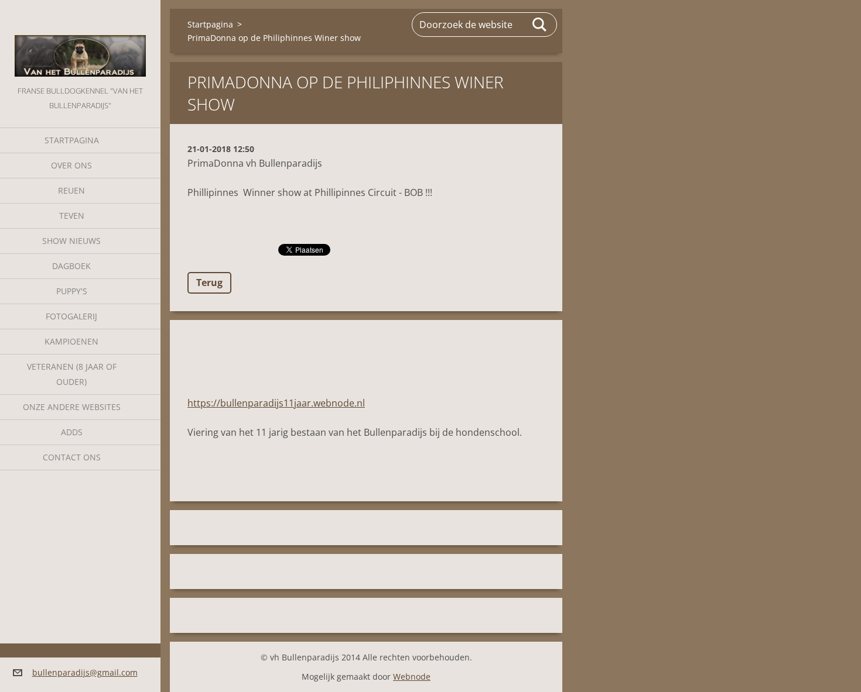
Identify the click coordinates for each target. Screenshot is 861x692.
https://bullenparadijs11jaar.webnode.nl (276, 403)
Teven (71, 215)
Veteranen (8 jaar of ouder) (72, 374)
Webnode (411, 676)
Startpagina (72, 140)
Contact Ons (72, 457)
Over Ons (71, 165)
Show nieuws (71, 240)
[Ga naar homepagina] (80, 42)
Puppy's (71, 291)
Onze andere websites (72, 406)
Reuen (71, 190)
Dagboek (71, 265)
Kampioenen (71, 341)
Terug (209, 282)
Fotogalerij (71, 316)
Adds (72, 432)
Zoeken (540, 24)
